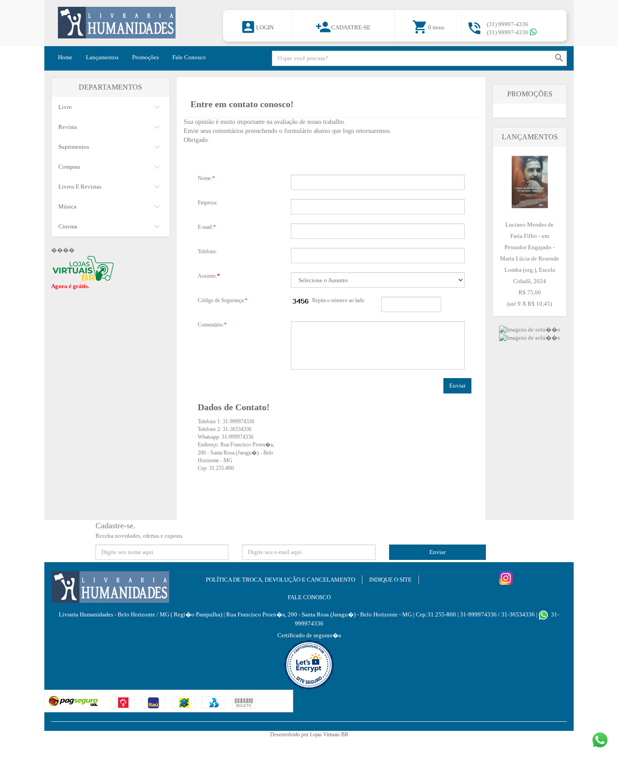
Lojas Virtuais (325, 734)
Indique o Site (390, 579)
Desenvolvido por (290, 734)
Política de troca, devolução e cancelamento (280, 579)
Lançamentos (102, 57)
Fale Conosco (189, 57)
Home (65, 57)
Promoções (145, 57)
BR (344, 734)
